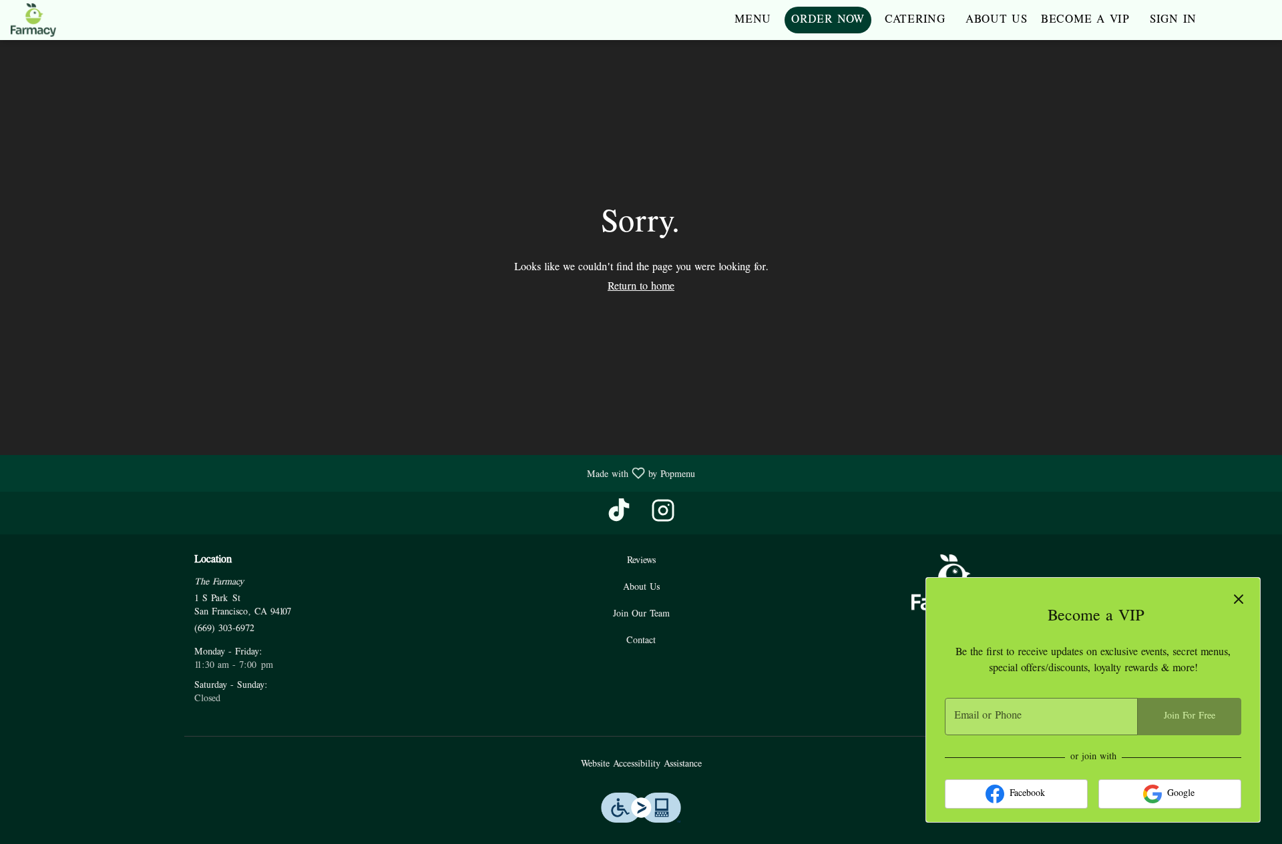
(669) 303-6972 (224, 628)
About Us (997, 20)
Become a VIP (1085, 20)
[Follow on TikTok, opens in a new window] (619, 516)
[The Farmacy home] (71, 20)
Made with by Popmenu (352, 473)
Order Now (828, 20)
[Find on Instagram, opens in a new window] (663, 516)
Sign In (1173, 20)
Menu (752, 20)
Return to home (641, 287)
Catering (915, 20)
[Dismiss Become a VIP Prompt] (1239, 599)
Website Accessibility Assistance (641, 764)
